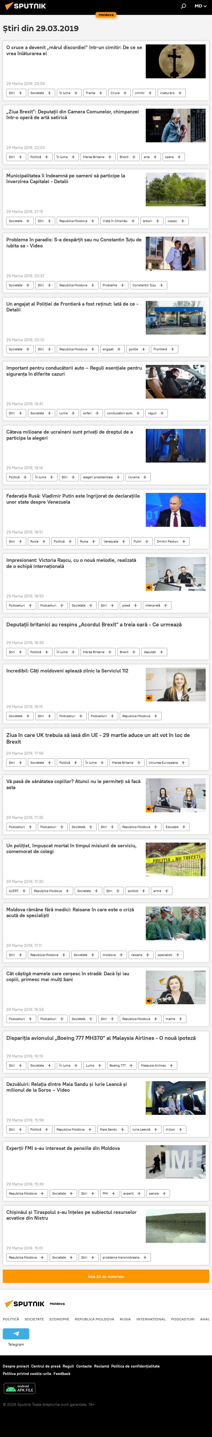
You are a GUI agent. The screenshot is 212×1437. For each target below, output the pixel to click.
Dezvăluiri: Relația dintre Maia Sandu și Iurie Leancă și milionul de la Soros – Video (66, 1087)
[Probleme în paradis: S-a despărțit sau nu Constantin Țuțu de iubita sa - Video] (176, 254)
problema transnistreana (121, 1257)
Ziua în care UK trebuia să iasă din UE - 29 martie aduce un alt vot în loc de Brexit (98, 738)
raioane (136, 955)
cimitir (140, 93)
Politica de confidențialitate (135, 1366)
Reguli (68, 1366)
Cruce (115, 93)
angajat (108, 349)
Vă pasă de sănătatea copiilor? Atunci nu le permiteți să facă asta (73, 784)
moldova (109, 955)
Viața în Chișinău (115, 221)
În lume (64, 93)
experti (128, 1193)
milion (170, 1129)
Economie (59, 1318)
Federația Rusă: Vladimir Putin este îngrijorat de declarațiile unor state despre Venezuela (73, 499)
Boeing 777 (118, 1065)
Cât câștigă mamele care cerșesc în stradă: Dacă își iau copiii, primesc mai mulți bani (67, 977)
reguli (152, 413)
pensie (154, 1193)
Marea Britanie (93, 157)
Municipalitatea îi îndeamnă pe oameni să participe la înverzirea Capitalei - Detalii (65, 179)
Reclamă (101, 1366)
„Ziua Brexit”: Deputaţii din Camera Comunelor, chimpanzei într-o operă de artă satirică (72, 115)
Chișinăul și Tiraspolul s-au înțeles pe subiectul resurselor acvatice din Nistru (71, 1215)
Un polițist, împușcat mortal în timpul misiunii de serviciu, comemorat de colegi (71, 849)
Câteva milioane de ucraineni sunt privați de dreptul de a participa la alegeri (69, 435)
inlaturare (167, 93)
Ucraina (133, 477)
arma (157, 891)
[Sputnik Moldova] (27, 10)
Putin (137, 541)
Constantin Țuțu (144, 285)
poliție (133, 349)
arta (147, 157)
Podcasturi (17, 605)
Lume (63, 413)
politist (133, 891)
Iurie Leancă (141, 1129)
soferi (87, 413)
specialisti (165, 955)
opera (169, 157)
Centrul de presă (45, 1366)
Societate (37, 93)
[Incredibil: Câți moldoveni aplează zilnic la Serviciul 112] (176, 684)
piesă (126, 605)
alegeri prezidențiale (98, 477)
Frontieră (160, 349)
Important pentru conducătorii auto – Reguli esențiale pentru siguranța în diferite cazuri (74, 371)
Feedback (62, 1373)
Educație (172, 827)
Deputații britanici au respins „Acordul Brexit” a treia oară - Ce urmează (94, 624)
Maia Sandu (108, 1129)
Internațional (151, 1318)
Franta (90, 93)
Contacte (84, 1366)
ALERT (13, 891)
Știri (12, 93)
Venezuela (111, 541)
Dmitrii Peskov (167, 541)
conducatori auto (119, 413)
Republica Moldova (73, 221)
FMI (105, 1193)
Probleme (110, 285)
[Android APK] (19, 1389)
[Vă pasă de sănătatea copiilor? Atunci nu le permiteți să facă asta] (176, 795)
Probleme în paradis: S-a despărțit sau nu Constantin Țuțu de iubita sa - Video (74, 243)
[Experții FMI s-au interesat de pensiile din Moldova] (176, 1162)
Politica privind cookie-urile (27, 1373)
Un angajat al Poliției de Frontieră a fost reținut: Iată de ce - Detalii (72, 307)
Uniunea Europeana (163, 762)
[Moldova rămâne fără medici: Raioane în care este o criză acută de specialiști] (176, 923)
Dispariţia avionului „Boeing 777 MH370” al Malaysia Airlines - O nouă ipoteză (101, 1038)
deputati (150, 652)
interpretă (152, 605)
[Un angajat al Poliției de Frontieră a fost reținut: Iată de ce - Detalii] (176, 318)
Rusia (34, 541)
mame (170, 1019)
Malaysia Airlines (153, 1065)
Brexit (124, 157)
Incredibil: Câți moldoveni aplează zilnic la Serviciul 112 (67, 671)
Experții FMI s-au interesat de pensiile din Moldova (63, 1148)
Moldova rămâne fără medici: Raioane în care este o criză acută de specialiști (70, 913)
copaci (172, 221)
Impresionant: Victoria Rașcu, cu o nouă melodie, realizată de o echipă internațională (71, 563)
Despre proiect (16, 1366)
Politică (35, 157)
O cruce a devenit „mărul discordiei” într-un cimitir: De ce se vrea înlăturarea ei (74, 50)
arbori (147, 221)
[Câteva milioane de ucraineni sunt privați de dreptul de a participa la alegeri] (176, 446)
